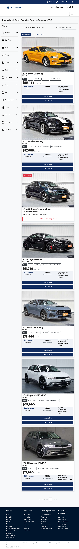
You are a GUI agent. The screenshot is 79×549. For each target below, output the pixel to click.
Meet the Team (63, 522)
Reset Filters (26, 34)
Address (52, 2)
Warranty (44, 522)
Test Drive (27, 531)
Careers (61, 517)
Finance (26, 524)
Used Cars (27, 519)
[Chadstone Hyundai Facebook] (70, 2)
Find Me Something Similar (48, 219)
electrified (9, 517)
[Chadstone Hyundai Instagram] (73, 2)
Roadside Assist (46, 524)
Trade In (26, 528)
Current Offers (29, 522)
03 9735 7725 (62, 2)
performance (10, 524)
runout (8, 519)
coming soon (11, 538)
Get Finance (48, 101)
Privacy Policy (63, 529)
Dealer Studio (18, 547)
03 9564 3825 (11, 14)
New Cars (27, 515)
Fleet (25, 526)
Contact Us (62, 519)
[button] (71, 14)
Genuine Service (46, 528)
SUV (7, 515)
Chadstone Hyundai (62, 7)
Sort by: (58, 27)
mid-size (9, 526)
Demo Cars (27, 517)
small (8, 522)
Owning (43, 526)
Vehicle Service (46, 515)
